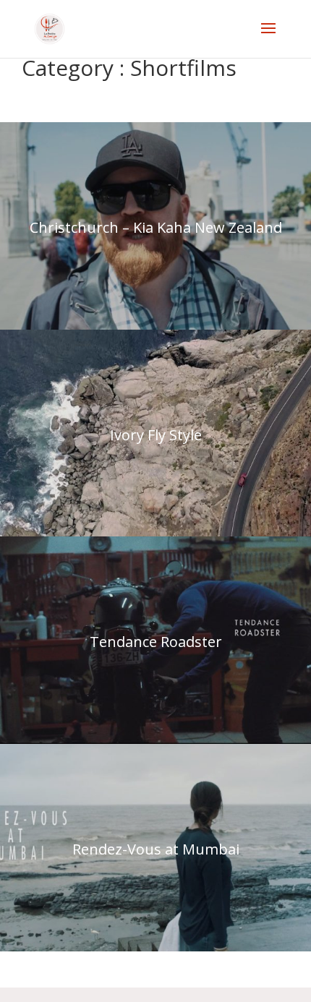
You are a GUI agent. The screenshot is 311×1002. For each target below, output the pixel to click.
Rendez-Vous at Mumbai (155, 849)
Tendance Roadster (156, 641)
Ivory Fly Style (156, 434)
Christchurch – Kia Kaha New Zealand (156, 227)
